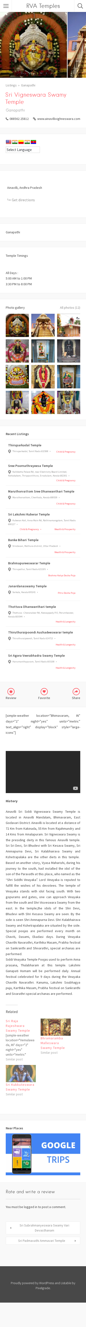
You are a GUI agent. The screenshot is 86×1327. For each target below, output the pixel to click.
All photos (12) (70, 307)
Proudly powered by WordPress (32, 1283)
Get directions (23, 199)
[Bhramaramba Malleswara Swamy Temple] (56, 1027)
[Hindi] (15, 142)
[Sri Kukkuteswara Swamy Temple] (21, 1073)
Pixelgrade (43, 1288)
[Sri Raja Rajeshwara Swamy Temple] (23, 1040)
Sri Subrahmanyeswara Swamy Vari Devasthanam (44, 1227)
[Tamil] (27, 142)
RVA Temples (43, 5)
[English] (8, 142)
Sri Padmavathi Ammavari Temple (41, 1240)
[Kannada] (21, 142)
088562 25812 (19, 119)
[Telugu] (33, 142)
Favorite (44, 698)
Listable (66, 1283)
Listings (11, 85)
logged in (30, 1207)
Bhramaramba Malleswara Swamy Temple (53, 1043)
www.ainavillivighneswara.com (58, 119)
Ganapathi (28, 85)
